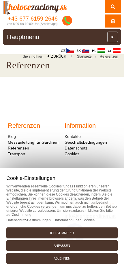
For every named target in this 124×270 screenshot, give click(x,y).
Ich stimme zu (62, 233)
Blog (12, 136)
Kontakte (73, 136)
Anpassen (62, 245)
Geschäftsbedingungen (86, 142)
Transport (16, 154)
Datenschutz (76, 148)
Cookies (72, 154)
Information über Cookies (75, 220)
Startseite (84, 56)
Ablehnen (62, 258)
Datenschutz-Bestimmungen (28, 220)
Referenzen (109, 56)
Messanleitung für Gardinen (33, 142)
